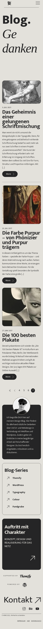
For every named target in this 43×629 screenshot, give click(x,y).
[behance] (31, 609)
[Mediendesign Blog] (9, 4)
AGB (28, 621)
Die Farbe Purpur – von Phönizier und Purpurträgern (21, 240)
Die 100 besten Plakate (19, 337)
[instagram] (24, 609)
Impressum (21, 621)
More (8, 174)
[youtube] (38, 609)
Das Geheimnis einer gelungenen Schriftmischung (21, 119)
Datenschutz (36, 621)
